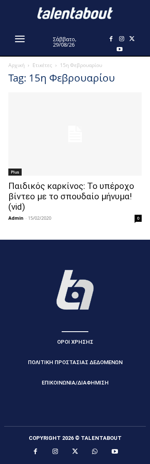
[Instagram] (121, 39)
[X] (132, 39)
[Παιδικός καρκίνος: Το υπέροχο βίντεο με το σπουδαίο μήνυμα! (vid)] (75, 134)
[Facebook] (111, 39)
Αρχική (16, 65)
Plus (15, 172)
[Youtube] (119, 49)
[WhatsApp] (95, 452)
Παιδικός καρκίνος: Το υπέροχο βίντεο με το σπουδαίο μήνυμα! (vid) (71, 196)
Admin (15, 218)
